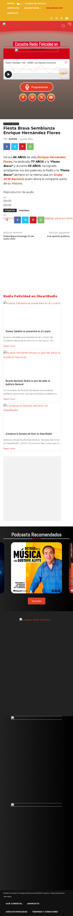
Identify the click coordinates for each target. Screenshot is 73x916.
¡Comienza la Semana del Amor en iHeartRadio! (29, 434)
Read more (9, 346)
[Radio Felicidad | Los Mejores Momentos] (18, 24)
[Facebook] (51, 18)
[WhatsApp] (30, 146)
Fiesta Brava (11, 124)
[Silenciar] (4, 214)
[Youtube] (67, 18)
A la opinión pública (58, 236)
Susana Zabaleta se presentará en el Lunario (28, 331)
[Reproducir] (4, 197)
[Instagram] (56, 18)
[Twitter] (62, 18)
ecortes (12, 138)
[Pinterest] (22, 146)
